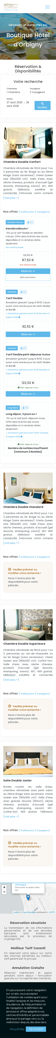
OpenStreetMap (29, 912)
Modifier (42, 107)
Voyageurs (35, 88)
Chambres (12, 88)
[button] (28, 897)
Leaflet (16, 912)
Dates (10, 99)
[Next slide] (49, 142)
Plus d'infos (17, 1029)
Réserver (27, 271)
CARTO (52, 912)
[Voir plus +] (11, 198)
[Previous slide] (6, 142)
